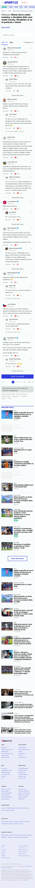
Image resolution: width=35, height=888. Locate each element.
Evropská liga (17, 666)
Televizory (10, 837)
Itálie (15, 622)
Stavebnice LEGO (14, 835)
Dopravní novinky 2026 (23, 793)
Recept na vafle (22, 776)
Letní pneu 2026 (22, 789)
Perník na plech (22, 778)
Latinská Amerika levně (6, 797)
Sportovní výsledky (19, 448)
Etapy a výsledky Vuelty (24, 749)
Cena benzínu (26, 808)
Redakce (3, 845)
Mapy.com (3, 808)
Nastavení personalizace (24, 855)
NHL (2, 778)
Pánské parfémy (24, 837)
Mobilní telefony (5, 835)
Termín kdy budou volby (7, 753)
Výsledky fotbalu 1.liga (6, 770)
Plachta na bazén (9, 821)
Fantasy (4, 7)
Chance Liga (17, 509)
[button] (7, 414)
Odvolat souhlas (22, 853)
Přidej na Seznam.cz (6, 857)
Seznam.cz (24, 2)
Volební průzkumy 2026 (6, 749)
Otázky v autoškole (22, 797)
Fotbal (11, 7)
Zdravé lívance (21, 772)
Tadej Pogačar (21, 753)
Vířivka (21, 823)
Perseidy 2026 (19, 808)
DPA (28, 866)
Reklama (3, 855)
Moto (25, 7)
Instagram (3, 851)
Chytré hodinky (16, 837)
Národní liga (17, 495)
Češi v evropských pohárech (7, 810)
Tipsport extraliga (5, 772)
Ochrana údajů (21, 847)
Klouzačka (27, 821)
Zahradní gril (16, 823)
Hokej (16, 7)
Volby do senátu (5, 755)
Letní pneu (29, 835)
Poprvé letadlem (5, 791)
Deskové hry (4, 837)
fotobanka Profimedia (6, 867)
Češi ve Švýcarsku (5, 795)
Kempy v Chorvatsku (6, 789)
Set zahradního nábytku (6, 823)
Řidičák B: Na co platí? (23, 795)
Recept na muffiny (22, 770)
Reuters (31, 866)
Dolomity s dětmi (5, 799)
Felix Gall (20, 755)
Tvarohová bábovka (22, 774)
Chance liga (4, 768)
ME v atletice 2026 (5, 774)
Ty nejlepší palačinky (23, 768)
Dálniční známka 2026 (23, 791)
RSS (2, 847)
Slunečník (21, 821)
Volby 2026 (3, 747)
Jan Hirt (20, 751)
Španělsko (16, 542)
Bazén (2, 821)
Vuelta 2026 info (22, 747)
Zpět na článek (5, 27)
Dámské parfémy (22, 835)
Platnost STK (21, 799)
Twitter (3, 853)
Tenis (21, 7)
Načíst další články (17, 558)
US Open (16, 636)
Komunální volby (5, 757)
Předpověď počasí (11, 808)
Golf (15, 435)
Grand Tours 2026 (22, 757)
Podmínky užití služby (23, 845)
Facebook (3, 849)
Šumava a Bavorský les (6, 793)
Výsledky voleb (4, 751)
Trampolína (16, 821)
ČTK (25, 866)
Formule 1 (16, 608)
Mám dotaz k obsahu (23, 849)
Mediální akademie (22, 851)
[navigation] (2, 2)
